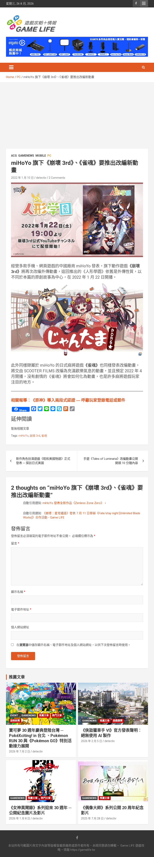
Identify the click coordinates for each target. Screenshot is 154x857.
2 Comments (57, 177)
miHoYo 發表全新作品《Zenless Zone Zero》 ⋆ (74, 503)
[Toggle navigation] (11, 67)
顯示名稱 (18, 592)
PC (49, 155)
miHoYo (23, 435)
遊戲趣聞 (118, 720)
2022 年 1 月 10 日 (22, 177)
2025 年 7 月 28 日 (92, 818)
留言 (15, 543)
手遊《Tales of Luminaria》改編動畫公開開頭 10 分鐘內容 (110, 461)
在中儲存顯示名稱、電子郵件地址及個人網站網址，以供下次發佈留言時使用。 (73, 645)
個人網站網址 (20, 627)
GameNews (26, 155)
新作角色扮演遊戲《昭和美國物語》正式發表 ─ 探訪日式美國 (43, 461)
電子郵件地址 (21, 609)
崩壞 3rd (35, 435)
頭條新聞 (15, 720)
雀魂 (44, 435)
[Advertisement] (77, 112)
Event (14, 715)
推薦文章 (44, 715)
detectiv (41, 177)
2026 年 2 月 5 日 (91, 741)
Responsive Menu (144, 3)
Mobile (40, 155)
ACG (14, 155)
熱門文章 (57, 715)
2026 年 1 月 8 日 (19, 818)
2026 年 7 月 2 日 (19, 751)
